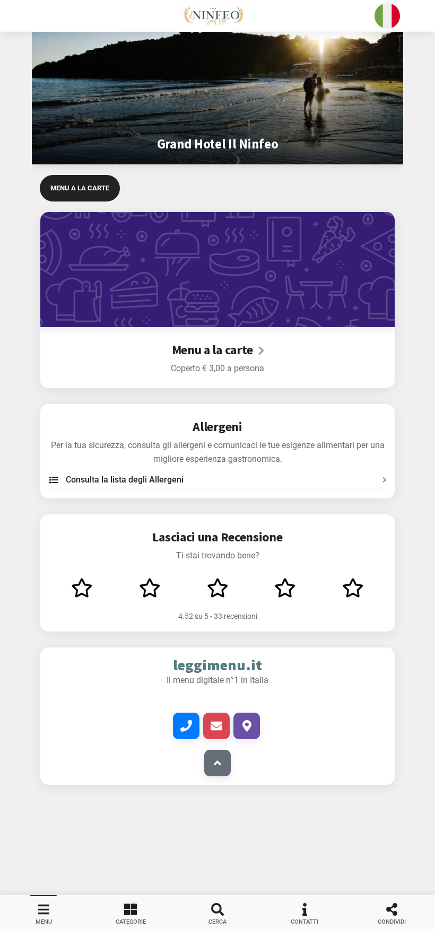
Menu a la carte (79, 188)
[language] (387, 16)
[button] (217, 16)
